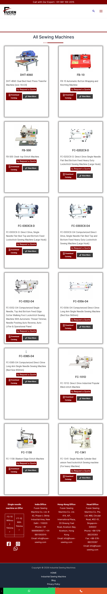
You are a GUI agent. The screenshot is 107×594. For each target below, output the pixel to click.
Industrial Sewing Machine (53, 576)
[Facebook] (8, 543)
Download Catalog (15, 96)
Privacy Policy (53, 584)
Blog (53, 580)
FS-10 (10, 516)
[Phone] (81, 591)
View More (32, 96)
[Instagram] (18, 543)
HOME (53, 573)
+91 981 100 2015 (65, 2)
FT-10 (19, 518)
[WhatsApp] (15, 548)
